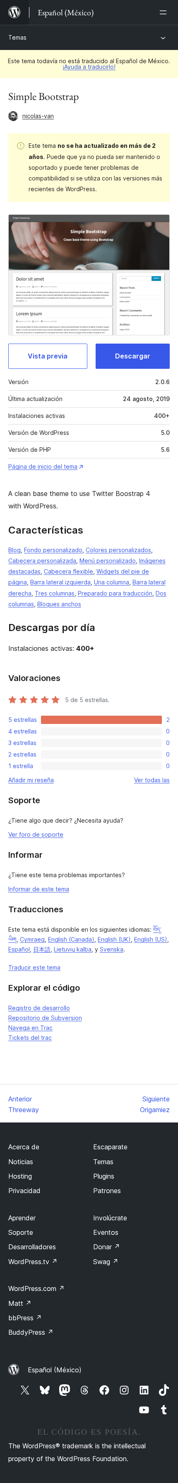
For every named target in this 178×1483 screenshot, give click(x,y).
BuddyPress (30, 1332)
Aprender (22, 1218)
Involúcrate (110, 1218)
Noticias (20, 1162)
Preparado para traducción (115, 593)
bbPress (25, 1318)
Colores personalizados (118, 549)
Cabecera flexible (68, 571)
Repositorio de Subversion (45, 1017)
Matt (19, 1303)
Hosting (20, 1176)
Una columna (111, 582)
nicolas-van (38, 115)
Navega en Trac (30, 1027)
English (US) (150, 939)
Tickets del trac (30, 1037)
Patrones (107, 1190)
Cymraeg (32, 939)
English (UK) (114, 939)
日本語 (42, 949)
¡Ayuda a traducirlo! (89, 66)
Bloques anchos (59, 603)
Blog (14, 549)
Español (19, 949)
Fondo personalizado (53, 549)
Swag (105, 1262)
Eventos (105, 1232)
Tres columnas (55, 593)
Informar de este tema (38, 888)
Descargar (132, 356)
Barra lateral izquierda (60, 582)
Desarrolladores (32, 1247)
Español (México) (55, 1370)
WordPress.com (36, 1288)
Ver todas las (152, 779)
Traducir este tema (34, 967)
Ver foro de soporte (35, 834)
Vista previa (47, 356)
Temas (17, 37)
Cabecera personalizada (42, 560)
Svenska (111, 949)
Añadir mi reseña (31, 779)
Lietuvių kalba (72, 949)
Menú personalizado (107, 560)
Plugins (103, 1176)
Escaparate (110, 1147)
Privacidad (24, 1190)
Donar (106, 1247)
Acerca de (23, 1147)
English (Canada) (71, 939)
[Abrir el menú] (165, 12)
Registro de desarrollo (39, 1007)
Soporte (20, 1232)
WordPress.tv (33, 1262)
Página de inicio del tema (42, 466)
